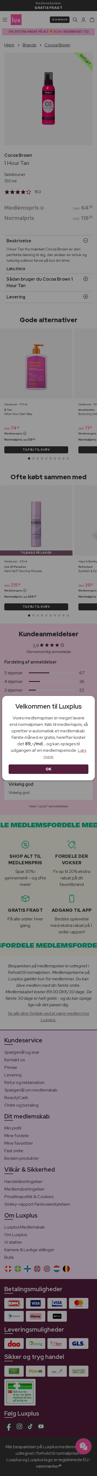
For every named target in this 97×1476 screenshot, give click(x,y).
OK (49, 769)
